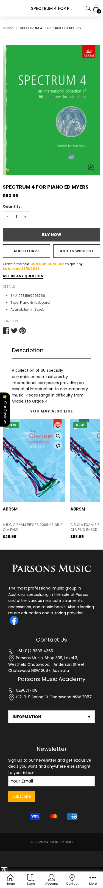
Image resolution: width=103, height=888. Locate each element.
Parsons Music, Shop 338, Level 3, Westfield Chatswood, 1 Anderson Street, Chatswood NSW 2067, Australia (46, 664)
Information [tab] (27, 717)
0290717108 (26, 690)
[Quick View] (58, 436)
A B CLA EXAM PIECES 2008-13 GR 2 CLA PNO (32, 527)
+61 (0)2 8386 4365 (34, 651)
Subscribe (21, 796)
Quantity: (12, 206)
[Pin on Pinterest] (22, 330)
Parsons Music (58, 841)
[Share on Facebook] (6, 330)
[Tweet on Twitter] (14, 330)
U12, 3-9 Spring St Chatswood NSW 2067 (53, 697)
